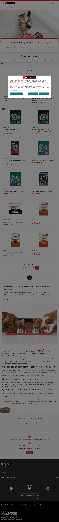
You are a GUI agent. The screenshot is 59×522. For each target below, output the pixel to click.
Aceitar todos (44, 93)
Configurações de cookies (16, 93)
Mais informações (15, 90)
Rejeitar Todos (33, 93)
